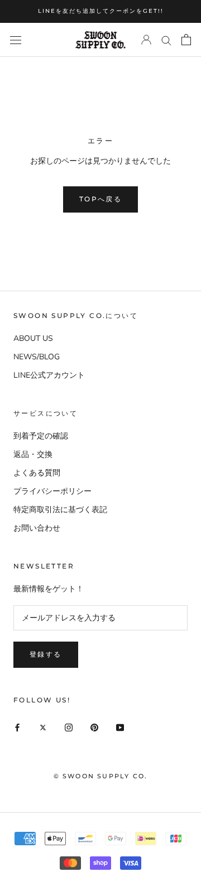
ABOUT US (33, 338)
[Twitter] (43, 726)
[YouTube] (120, 726)
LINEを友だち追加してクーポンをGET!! (101, 11)
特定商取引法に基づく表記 (60, 509)
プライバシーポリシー (52, 491)
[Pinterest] (94, 726)
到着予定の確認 (40, 436)
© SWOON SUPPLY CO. (101, 776)
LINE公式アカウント (49, 375)
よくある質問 (36, 473)
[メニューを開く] (15, 40)
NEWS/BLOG (36, 356)
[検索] (166, 40)
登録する (46, 654)
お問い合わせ (36, 528)
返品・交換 (32, 454)
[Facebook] (17, 726)
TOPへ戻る (100, 199)
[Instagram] (69, 726)
